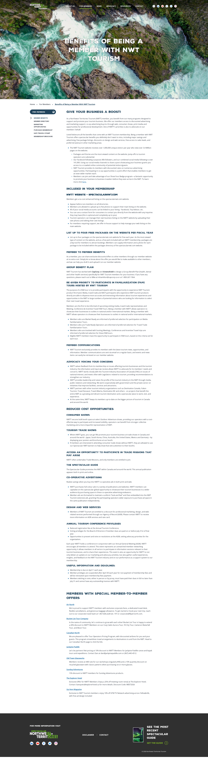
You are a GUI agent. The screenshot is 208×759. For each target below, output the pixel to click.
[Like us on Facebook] (167, 6)
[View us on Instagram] (175, 6)
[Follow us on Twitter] (171, 6)
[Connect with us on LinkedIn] (158, 6)
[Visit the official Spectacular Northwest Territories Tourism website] (44, 734)
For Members (38, 112)
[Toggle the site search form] (154, 6)
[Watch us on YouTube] (162, 6)
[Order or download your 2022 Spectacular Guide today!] (138, 735)
